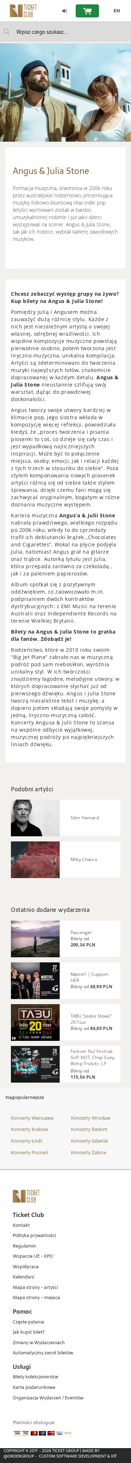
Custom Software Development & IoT (78, 1456)
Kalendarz (23, 1277)
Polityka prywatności (34, 1235)
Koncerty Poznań (29, 1152)
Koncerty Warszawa (32, 1118)
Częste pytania (28, 1322)
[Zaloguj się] (64, 10)
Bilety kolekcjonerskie (35, 1377)
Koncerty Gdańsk (89, 1140)
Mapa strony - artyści (35, 1287)
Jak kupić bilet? (28, 1332)
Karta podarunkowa (34, 1387)
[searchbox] (65, 32)
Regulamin (24, 1246)
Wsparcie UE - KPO (33, 1256)
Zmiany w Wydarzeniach (39, 1342)
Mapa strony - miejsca (36, 1297)
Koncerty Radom (89, 1129)
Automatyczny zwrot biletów (43, 1353)
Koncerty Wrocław (90, 1118)
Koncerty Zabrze (88, 1152)
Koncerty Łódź (26, 1140)
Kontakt (21, 1225)
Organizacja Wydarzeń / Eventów (48, 1398)
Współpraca (26, 1267)
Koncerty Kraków (29, 1129)
